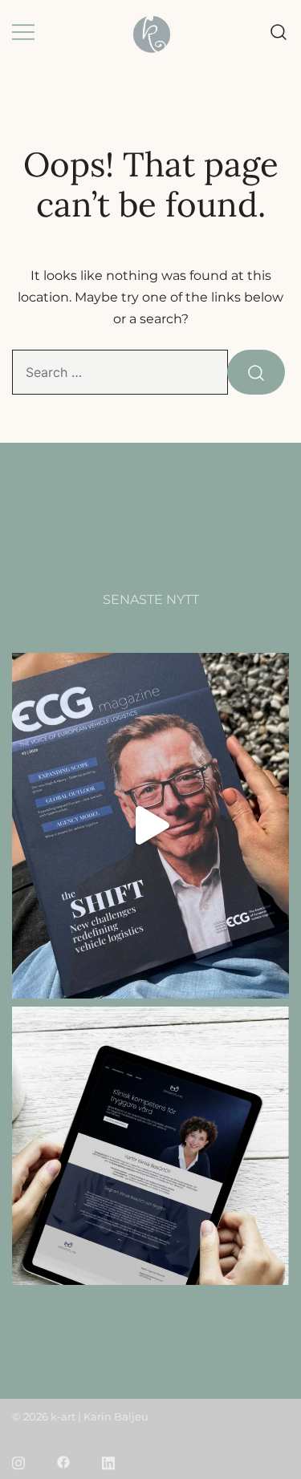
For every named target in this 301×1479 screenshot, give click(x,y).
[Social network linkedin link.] (108, 1461)
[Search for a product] (279, 32)
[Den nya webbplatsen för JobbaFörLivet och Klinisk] (150, 1179)
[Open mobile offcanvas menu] (23, 32)
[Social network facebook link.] (63, 1461)
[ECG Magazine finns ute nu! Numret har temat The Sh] (150, 826)
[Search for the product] (256, 372)
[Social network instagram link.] (18, 1461)
